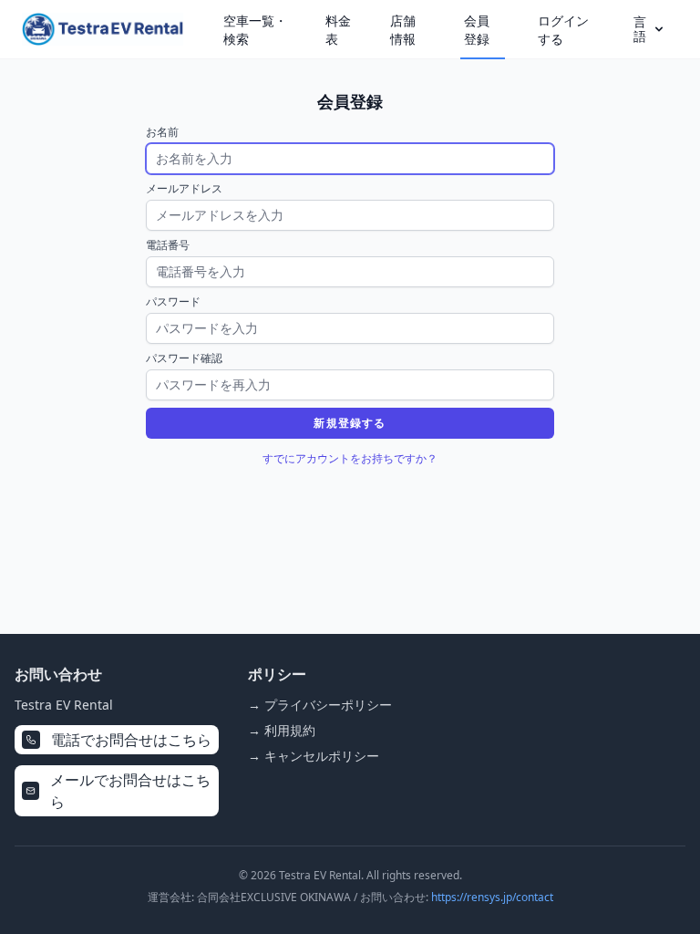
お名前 (162, 132)
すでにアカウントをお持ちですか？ (350, 458)
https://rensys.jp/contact (492, 897)
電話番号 (168, 245)
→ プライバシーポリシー (320, 704)
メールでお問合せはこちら (130, 791)
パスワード (173, 302)
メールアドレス (184, 189)
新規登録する (350, 423)
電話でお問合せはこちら (131, 740)
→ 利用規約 (281, 730)
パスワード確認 (184, 358)
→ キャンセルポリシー (313, 755)
